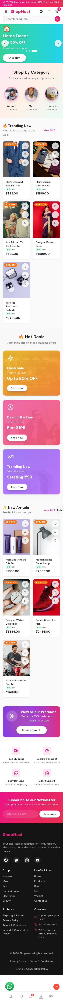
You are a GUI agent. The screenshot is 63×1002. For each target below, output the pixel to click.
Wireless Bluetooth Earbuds (11, 306)
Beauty (7, 900)
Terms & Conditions (14, 925)
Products (39, 881)
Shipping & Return (13, 915)
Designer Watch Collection (15, 621)
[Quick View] (25, 154)
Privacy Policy (11, 920)
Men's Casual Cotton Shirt (43, 183)
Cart (36, 891)
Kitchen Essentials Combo (16, 682)
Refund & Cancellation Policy (31, 968)
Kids (5, 886)
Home (37, 876)
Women (7, 876)
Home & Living (11, 891)
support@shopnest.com (49, 917)
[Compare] (25, 162)
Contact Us (40, 900)
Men (5, 881)
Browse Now (29, 730)
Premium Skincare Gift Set (16, 561)
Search (38, 886)
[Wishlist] (25, 145)
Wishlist (38, 895)
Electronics (9, 895)
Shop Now (14, 57)
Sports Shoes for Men (45, 621)
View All (48, 130)
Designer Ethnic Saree (45, 244)
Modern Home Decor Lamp (44, 561)
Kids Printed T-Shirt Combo (14, 244)
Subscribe (50, 814)
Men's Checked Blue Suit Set (14, 183)
